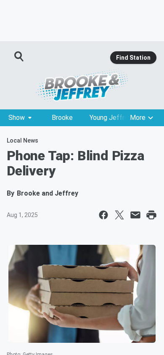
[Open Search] (19, 56)
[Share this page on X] (119, 215)
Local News (22, 140)
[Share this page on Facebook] (103, 215)
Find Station (133, 57)
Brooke (62, 118)
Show (16, 118)
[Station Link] (82, 85)
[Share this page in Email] (135, 215)
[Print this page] (151, 215)
